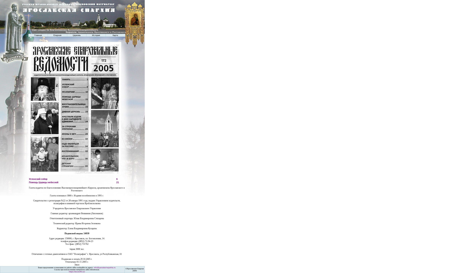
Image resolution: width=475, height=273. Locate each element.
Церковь (76, 35)
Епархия (57, 35)
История (96, 35)
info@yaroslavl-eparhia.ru (105, 268)
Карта (115, 35)
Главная (38, 35)
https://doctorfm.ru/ (77, 272)
